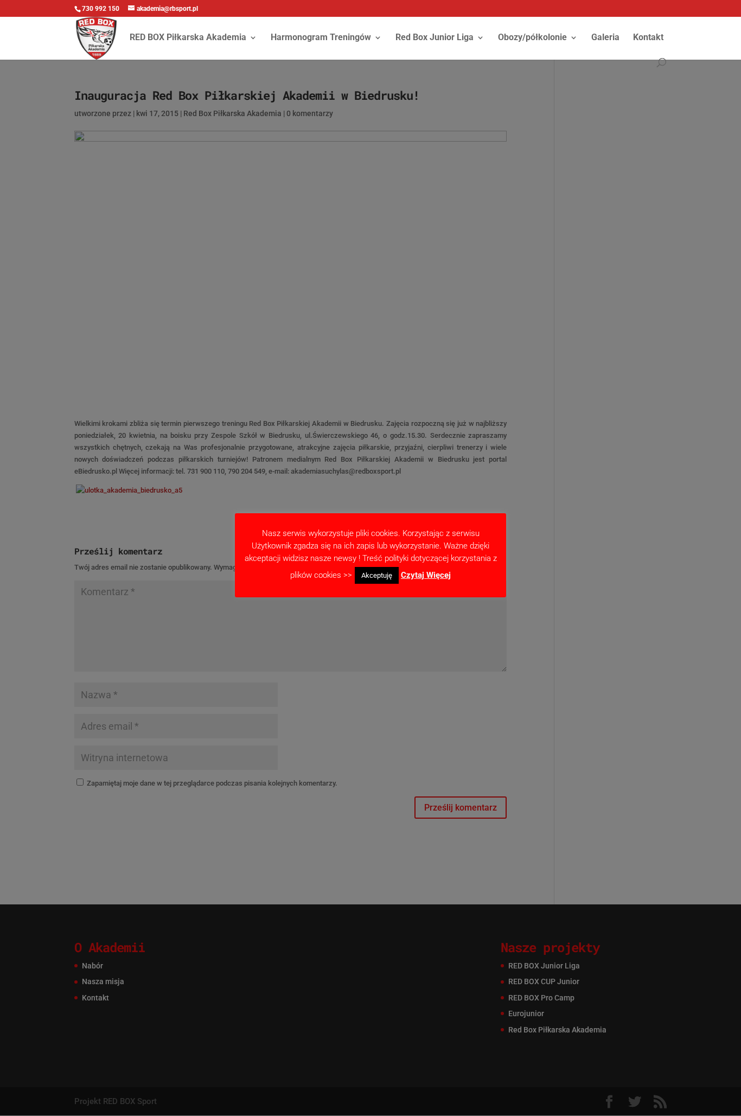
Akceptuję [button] (376, 575)
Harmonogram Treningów (321, 38)
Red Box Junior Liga (434, 38)
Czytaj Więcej (426, 575)
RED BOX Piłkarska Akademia (188, 38)
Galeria (605, 38)
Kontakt (648, 38)
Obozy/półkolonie (532, 38)
